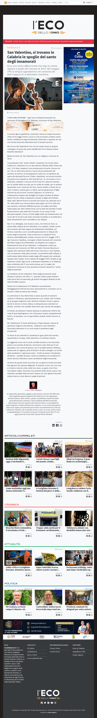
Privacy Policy (55, 648)
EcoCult (13, 47)
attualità (12, 544)
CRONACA (15, 2)
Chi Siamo (30, 648)
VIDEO (88, 2)
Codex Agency (78, 655)
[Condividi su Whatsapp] (60, 425)
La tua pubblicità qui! (34, 658)
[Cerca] (84, 2)
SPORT (48, 2)
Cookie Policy (55, 652)
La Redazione (32, 652)
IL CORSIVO (54, 2)
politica (11, 583)
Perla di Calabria (78, 648)
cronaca (11, 504)
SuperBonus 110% (79, 652)
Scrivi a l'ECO (32, 655)
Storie (60, 2)
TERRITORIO (41, 2)
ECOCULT (34, 2)
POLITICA (21, 2)
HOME (9, 2)
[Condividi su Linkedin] (54, 425)
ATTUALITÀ (28, 2)
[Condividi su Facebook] (57, 425)
